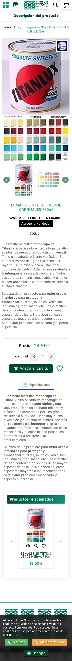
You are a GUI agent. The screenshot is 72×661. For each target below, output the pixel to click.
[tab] (36, 385)
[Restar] (34, 356)
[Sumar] (51, 356)
